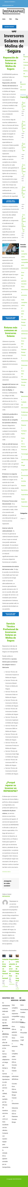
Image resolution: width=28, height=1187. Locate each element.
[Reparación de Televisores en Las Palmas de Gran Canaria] (24, 214)
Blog (21, 1044)
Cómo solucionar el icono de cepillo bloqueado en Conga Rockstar (18, 955)
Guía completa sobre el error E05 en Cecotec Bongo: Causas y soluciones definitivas (14, 1065)
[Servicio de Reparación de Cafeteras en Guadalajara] (24, 164)
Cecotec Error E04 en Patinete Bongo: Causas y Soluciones (24, 349)
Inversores (4, 871)
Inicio (22, 1005)
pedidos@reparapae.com (7, 5)
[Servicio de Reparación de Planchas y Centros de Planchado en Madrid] (24, 186)
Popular (23, 97)
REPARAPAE (6, 896)
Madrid (23, 485)
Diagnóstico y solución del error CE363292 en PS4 (11, 955)
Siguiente (15, 50)
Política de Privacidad (22, 1029)
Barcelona (24, 490)
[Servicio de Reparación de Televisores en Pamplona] (24, 121)
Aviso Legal (22, 1038)
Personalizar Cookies (22, 1011)
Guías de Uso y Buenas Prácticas (24, 443)
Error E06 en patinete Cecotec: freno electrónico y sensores (14, 1036)
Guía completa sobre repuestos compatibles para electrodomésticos (14, 1013)
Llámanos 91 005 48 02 (9, 1)
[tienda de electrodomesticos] (23, 86)
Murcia (8, 871)
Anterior (7, 50)
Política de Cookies (22, 1019)
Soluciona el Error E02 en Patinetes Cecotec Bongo (14, 1115)
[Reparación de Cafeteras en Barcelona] (24, 102)
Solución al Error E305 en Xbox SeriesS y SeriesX (4, 955)
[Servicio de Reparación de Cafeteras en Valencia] (24, 143)
